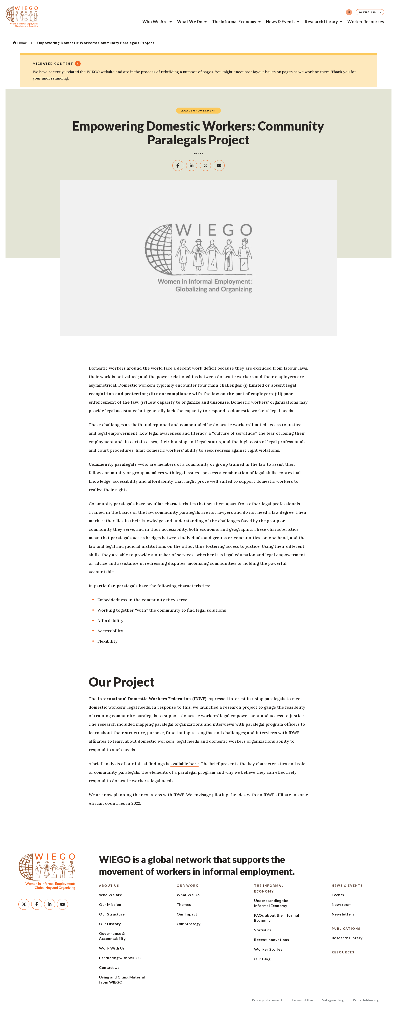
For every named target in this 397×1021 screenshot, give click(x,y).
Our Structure (112, 914)
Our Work (187, 885)
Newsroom (342, 904)
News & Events (281, 21)
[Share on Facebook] (177, 165)
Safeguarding (333, 1000)
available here (184, 763)
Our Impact (187, 914)
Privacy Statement (267, 1000)
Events (338, 895)
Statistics (263, 930)
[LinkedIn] (49, 904)
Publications (346, 928)
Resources (343, 952)
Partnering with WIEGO (120, 957)
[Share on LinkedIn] (191, 165)
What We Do (190, 21)
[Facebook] (36, 904)
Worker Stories (268, 949)
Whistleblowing (366, 1000)
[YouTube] (62, 904)
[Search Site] (349, 12)
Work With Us (112, 948)
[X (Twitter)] (23, 904)
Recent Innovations (271, 939)
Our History (110, 923)
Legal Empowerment (198, 110)
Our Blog (262, 959)
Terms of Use (302, 1000)
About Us (109, 885)
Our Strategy (189, 923)
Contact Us (109, 967)
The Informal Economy (234, 21)
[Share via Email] (219, 165)
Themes (184, 904)
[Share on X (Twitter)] (205, 165)
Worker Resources (365, 21)
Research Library (321, 21)
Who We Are (155, 21)
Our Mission (110, 904)
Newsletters (343, 914)
